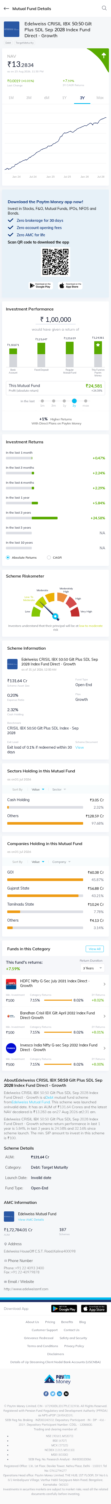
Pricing (50, 1322)
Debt (49, 1097)
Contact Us (72, 1330)
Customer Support (45, 1330)
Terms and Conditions (42, 1346)
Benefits (67, 1322)
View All (95, 949)
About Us (32, 1322)
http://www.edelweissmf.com (26, 1289)
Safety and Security (73, 1338)
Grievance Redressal (38, 1338)
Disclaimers (55, 1354)
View (79, 747)
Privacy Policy (74, 1346)
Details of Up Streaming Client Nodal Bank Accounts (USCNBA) (55, 1362)
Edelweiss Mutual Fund (31, 1102)
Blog (82, 1322)
